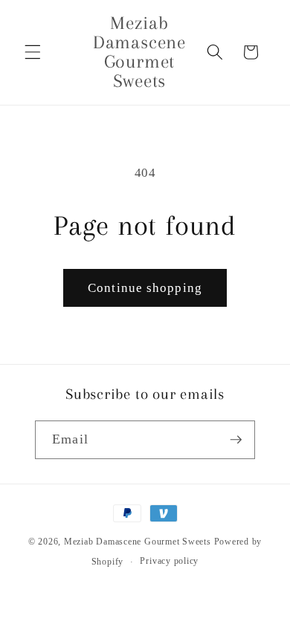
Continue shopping (145, 288)
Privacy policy (169, 561)
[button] (33, 52)
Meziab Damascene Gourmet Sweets (137, 541)
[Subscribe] (236, 439)
